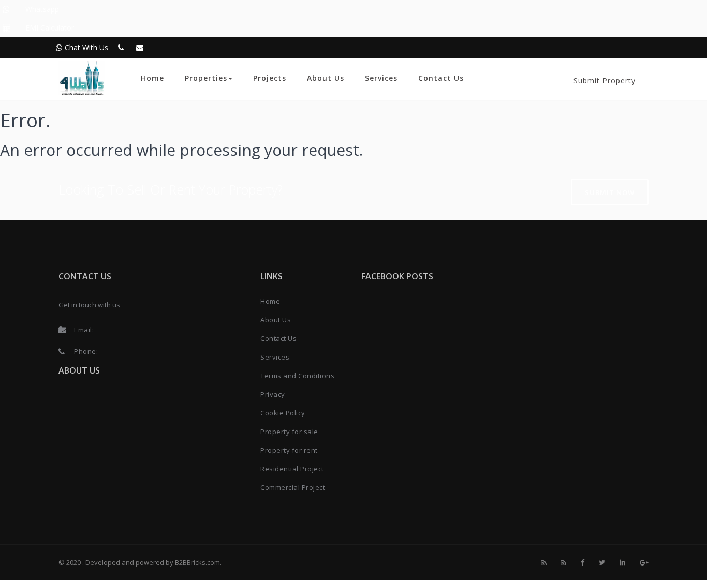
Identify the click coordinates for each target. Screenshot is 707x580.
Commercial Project (292, 487)
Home (152, 78)
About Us (325, 78)
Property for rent (289, 450)
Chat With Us (86, 47)
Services (381, 78)
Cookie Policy (282, 413)
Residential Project (292, 468)
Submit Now (610, 192)
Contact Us (441, 78)
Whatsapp (42, 9)
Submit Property (604, 80)
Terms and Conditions (297, 375)
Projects (269, 78)
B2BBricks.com (197, 562)
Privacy (272, 394)
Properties (206, 78)
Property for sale (289, 431)
